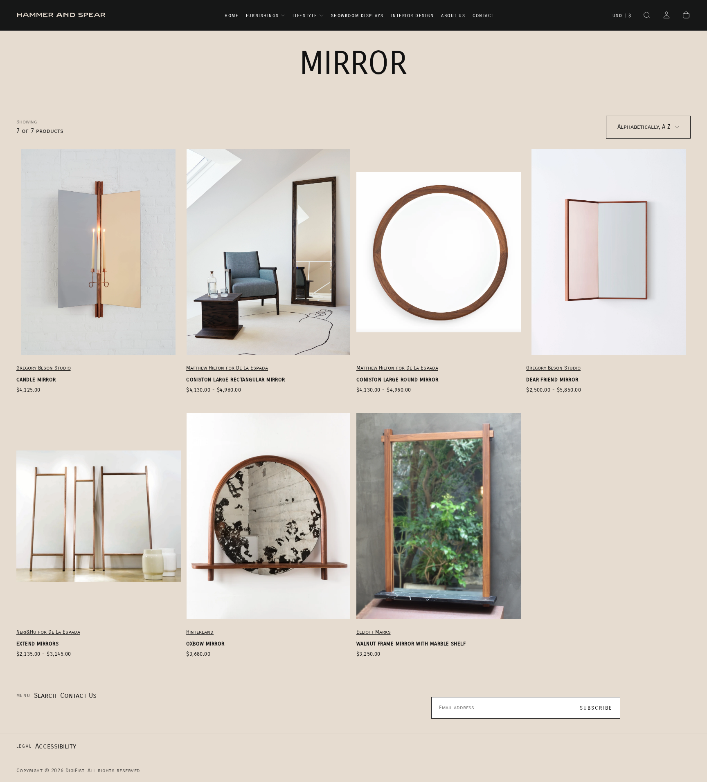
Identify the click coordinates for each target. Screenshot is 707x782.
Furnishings (262, 15)
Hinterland (200, 632)
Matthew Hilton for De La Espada (227, 368)
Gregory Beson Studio (43, 368)
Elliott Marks (373, 632)
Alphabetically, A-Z (644, 126)
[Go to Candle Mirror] (98, 252)
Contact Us (78, 695)
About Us (453, 15)
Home (232, 15)
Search (45, 695)
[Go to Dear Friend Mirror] (608, 252)
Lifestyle (305, 15)
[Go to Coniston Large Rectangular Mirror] (268, 252)
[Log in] (666, 16)
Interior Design (412, 15)
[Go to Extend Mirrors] (98, 516)
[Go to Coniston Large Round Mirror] (438, 252)
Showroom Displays (357, 15)
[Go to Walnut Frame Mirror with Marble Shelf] (438, 516)
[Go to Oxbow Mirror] (268, 516)
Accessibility (55, 746)
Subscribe (596, 708)
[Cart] (686, 16)
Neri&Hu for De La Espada (48, 632)
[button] (622, 16)
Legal (24, 746)
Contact (483, 15)
